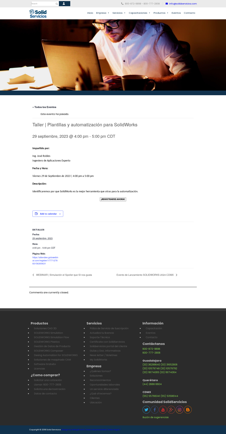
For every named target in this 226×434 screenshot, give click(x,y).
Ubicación (96, 402)
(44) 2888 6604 (152, 384)
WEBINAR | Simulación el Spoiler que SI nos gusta (64, 275)
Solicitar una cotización (48, 380)
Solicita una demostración (49, 389)
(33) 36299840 (151, 364)
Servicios (118, 12)
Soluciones (96, 375)
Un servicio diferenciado (104, 389)
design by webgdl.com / (73, 429)
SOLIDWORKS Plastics (47, 342)
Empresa (101, 12)
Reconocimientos (100, 380)
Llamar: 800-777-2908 (47, 384)
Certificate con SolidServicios (107, 342)
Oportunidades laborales (105, 384)
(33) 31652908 (169, 364)
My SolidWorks (98, 359)
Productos (159, 12)
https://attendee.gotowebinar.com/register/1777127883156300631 (45, 260)
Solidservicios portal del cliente (108, 346)
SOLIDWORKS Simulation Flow (51, 337)
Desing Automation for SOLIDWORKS (56, 355)
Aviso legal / (114, 429)
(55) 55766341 (151, 396)
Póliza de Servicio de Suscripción (109, 328)
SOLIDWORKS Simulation (48, 333)
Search (34, 4)
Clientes (95, 398)
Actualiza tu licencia (102, 333)
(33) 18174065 (151, 372)
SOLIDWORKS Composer (48, 350)
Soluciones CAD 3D (45, 328)
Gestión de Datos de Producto (52, 346)
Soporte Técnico (100, 337)
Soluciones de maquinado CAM (52, 359)
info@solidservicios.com (183, 3)
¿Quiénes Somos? (100, 371)
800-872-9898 (151, 349)
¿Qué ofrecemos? (100, 393)
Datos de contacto (45, 393)
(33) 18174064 (168, 372)
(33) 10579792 (168, 368)
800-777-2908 (151, 353)
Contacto (189, 12)
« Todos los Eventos (44, 107)
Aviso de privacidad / (97, 429)
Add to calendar (48, 213)
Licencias (39, 368)
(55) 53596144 (169, 396)
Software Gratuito (45, 364)
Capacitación (154, 328)
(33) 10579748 (151, 368)
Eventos (176, 12)
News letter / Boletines (103, 355)
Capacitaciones (138, 12)
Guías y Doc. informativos (105, 350)
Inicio (90, 12)
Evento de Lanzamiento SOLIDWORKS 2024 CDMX (145, 275)
